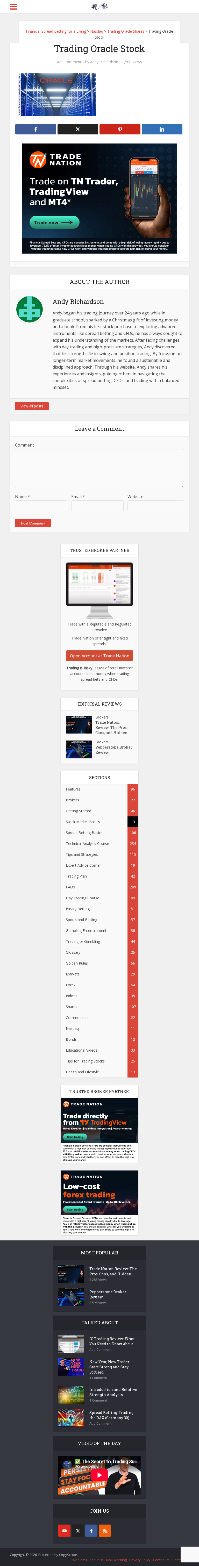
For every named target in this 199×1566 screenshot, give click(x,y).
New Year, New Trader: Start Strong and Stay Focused (109, 1367)
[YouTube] (64, 1531)
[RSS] (105, 1531)
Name (22, 496)
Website (135, 496)
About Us (96, 1559)
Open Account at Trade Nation (99, 656)
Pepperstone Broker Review (113, 750)
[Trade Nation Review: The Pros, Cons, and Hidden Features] (80, 725)
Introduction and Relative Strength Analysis (113, 1392)
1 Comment (98, 1378)
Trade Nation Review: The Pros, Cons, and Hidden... (112, 727)
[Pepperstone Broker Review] (80, 749)
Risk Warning (116, 1559)
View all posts (31, 406)
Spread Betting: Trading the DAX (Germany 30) (111, 1415)
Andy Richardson (104, 62)
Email (78, 496)
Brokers (102, 717)
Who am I (79, 1559)
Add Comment (69, 62)
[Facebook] (91, 1531)
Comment (24, 445)
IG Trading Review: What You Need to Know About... (112, 1341)
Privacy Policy (140, 1559)
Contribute (161, 1559)
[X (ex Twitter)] (78, 1531)
